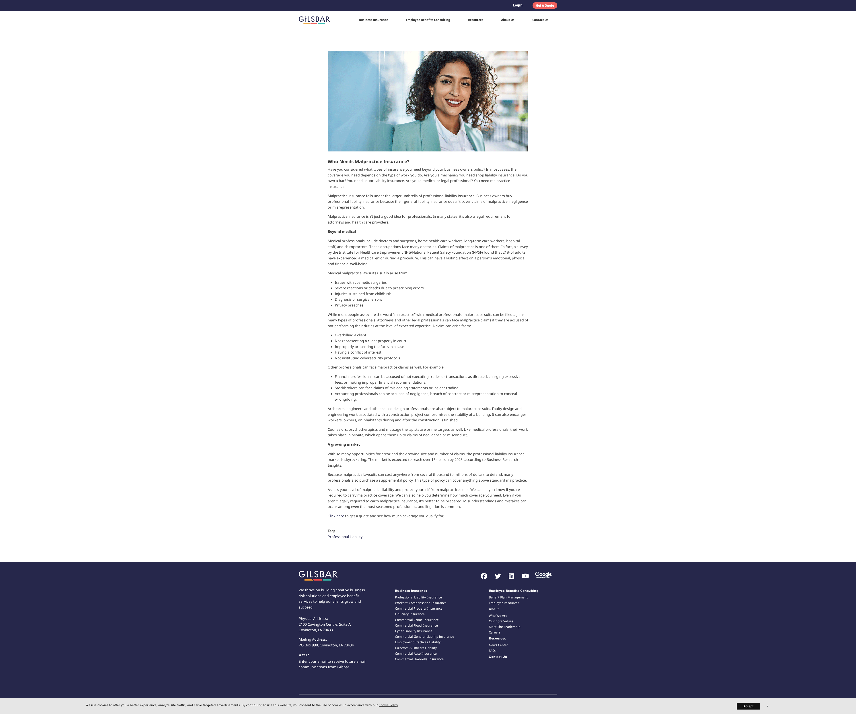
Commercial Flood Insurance (416, 625)
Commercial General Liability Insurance (424, 636)
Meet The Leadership (505, 627)
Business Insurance (373, 20)
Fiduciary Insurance (410, 614)
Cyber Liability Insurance (413, 631)
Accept (748, 706)
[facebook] (481, 576)
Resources (475, 20)
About (494, 609)
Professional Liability (345, 536)
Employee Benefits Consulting (428, 20)
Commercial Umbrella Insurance (419, 659)
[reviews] (542, 575)
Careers (494, 632)
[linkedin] (509, 576)
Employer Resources (504, 603)
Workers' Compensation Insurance (421, 603)
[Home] (316, 20)
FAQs (492, 650)
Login (518, 5)
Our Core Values (501, 621)
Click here (336, 515)
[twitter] (495, 576)
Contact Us (540, 20)
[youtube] (523, 576)
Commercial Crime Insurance (417, 620)
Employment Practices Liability (417, 642)
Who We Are (498, 615)
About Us (507, 20)
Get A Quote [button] (545, 5)
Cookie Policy (388, 705)
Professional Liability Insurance (418, 597)
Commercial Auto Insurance (416, 653)
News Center (498, 645)
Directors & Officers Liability (416, 648)
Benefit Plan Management (508, 597)
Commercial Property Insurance (418, 608)
